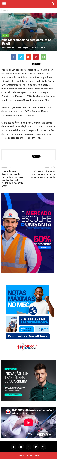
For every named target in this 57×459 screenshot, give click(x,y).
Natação (5, 35)
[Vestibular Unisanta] (27, 272)
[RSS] (28, 447)
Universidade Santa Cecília (28, 456)
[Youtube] (43, 447)
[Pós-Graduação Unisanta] (28, 400)
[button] (53, 4)
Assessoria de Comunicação (16, 48)
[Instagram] (21, 447)
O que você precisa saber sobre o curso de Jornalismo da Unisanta (42, 174)
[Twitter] (36, 447)
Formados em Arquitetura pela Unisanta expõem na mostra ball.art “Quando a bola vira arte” (12, 178)
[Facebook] (13, 447)
